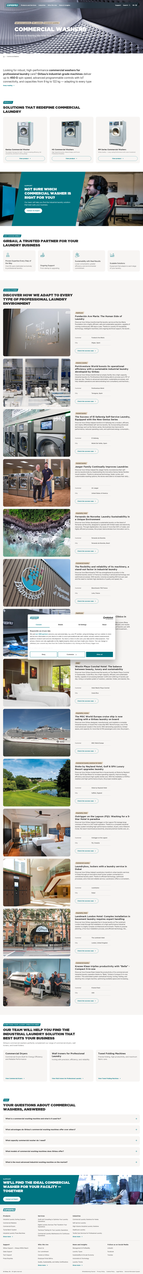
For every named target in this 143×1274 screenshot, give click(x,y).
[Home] (4, 56)
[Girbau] (12, 5)
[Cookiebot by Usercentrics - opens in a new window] (104, 618)
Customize (70, 654)
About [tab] (104, 624)
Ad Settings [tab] (82, 624)
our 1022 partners (42, 634)
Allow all (99, 654)
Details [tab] (60, 624)
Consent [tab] (39, 624)
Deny (43, 654)
